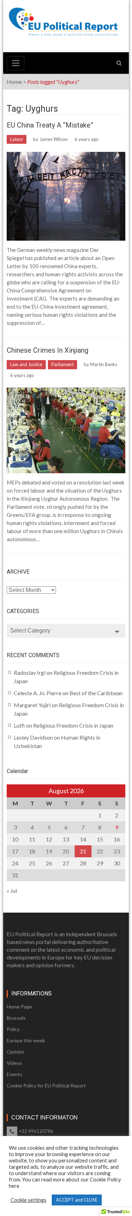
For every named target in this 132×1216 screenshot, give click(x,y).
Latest (16, 139)
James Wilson (53, 139)
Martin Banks (103, 364)
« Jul (12, 890)
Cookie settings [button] (28, 1200)
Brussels (16, 1018)
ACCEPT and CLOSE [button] (77, 1200)
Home (14, 81)
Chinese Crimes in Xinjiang (47, 350)
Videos (14, 1063)
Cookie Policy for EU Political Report (46, 1085)
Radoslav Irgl (29, 672)
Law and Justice (26, 364)
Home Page (19, 1007)
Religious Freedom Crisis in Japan (73, 725)
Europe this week (26, 1040)
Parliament (62, 364)
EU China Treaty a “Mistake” (50, 125)
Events (14, 1074)
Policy (13, 1029)
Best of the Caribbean (95, 693)
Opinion (15, 1052)
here (14, 1186)
